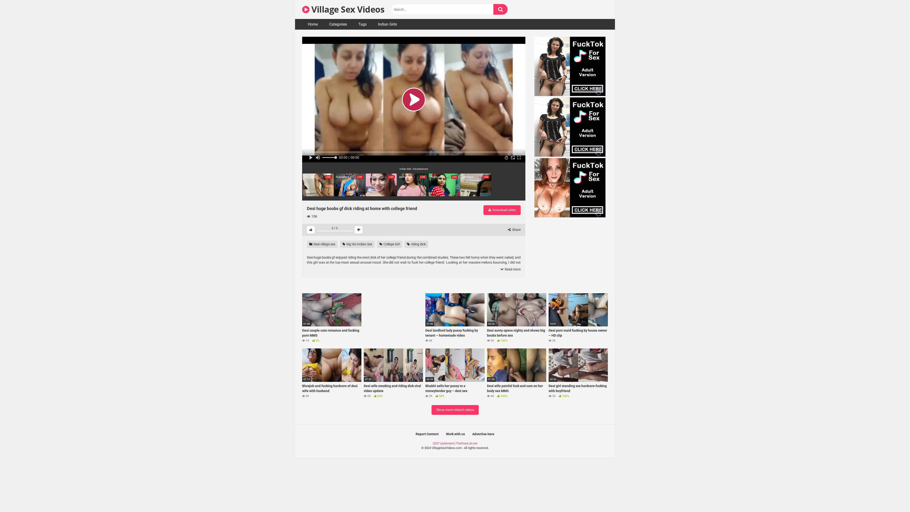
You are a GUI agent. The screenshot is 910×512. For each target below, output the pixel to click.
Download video (504, 210)
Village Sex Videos (346, 9)
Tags (362, 24)
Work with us (455, 434)
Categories (338, 24)
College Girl (391, 244)
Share (516, 230)
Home (313, 24)
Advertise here (483, 434)
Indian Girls (387, 24)
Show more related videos (455, 410)
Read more (512, 269)
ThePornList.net (466, 443)
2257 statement (443, 443)
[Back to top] (894, 498)
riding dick (418, 244)
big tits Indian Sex (359, 244)
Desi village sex (324, 244)
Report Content (427, 434)
